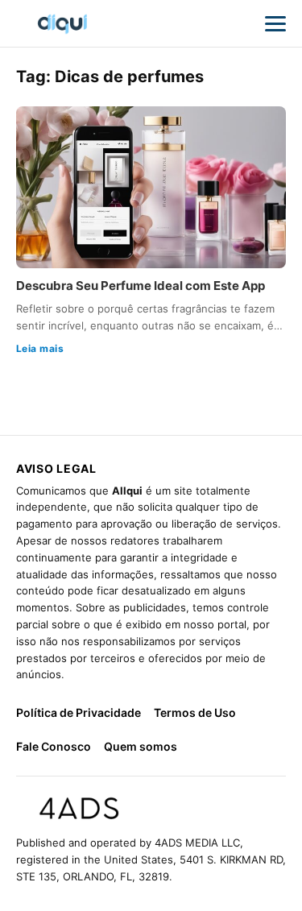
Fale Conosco (53, 746)
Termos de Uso (195, 712)
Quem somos (140, 746)
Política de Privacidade (78, 712)
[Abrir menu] (275, 23)
